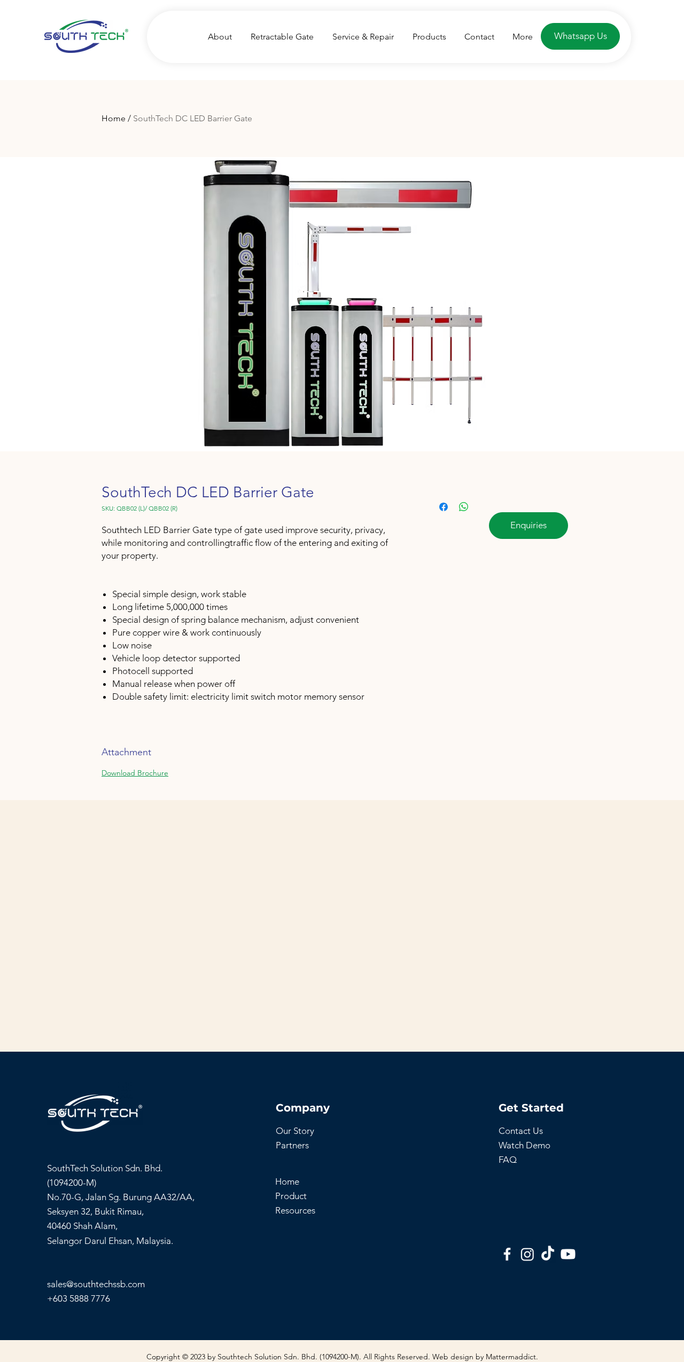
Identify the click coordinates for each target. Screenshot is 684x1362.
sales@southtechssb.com (97, 1284)
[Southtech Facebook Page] (507, 1254)
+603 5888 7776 (78, 1298)
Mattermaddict (511, 1356)
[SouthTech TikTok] (547, 1254)
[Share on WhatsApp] (463, 506)
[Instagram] (527, 1254)
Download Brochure (135, 773)
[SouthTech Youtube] (568, 1254)
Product (291, 1196)
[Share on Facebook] (443, 506)
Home (114, 118)
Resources (295, 1210)
